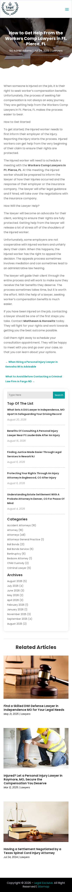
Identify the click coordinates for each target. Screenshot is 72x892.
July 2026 (13, 586)
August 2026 (14, 581)
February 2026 (15, 605)
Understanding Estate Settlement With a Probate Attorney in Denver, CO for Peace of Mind (35, 499)
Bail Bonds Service (18, 549)
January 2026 (15, 609)
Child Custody (15, 563)
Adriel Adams (23, 51)
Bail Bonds (13, 544)
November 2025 (16, 614)
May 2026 (13, 595)
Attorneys (13, 535)
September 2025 (17, 619)
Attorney (12, 530)
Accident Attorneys (19, 525)
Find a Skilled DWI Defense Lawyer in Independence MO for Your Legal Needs (34, 708)
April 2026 (13, 600)
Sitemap (43, 887)
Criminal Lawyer (16, 568)
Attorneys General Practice (23, 539)
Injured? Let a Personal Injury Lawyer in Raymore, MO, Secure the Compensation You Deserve (33, 779)
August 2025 (14, 623)
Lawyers (57, 51)
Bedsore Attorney (17, 558)
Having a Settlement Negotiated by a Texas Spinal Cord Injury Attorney (32, 851)
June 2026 (13, 590)
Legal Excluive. (43, 883)
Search (59, 395)
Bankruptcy (14, 553)
